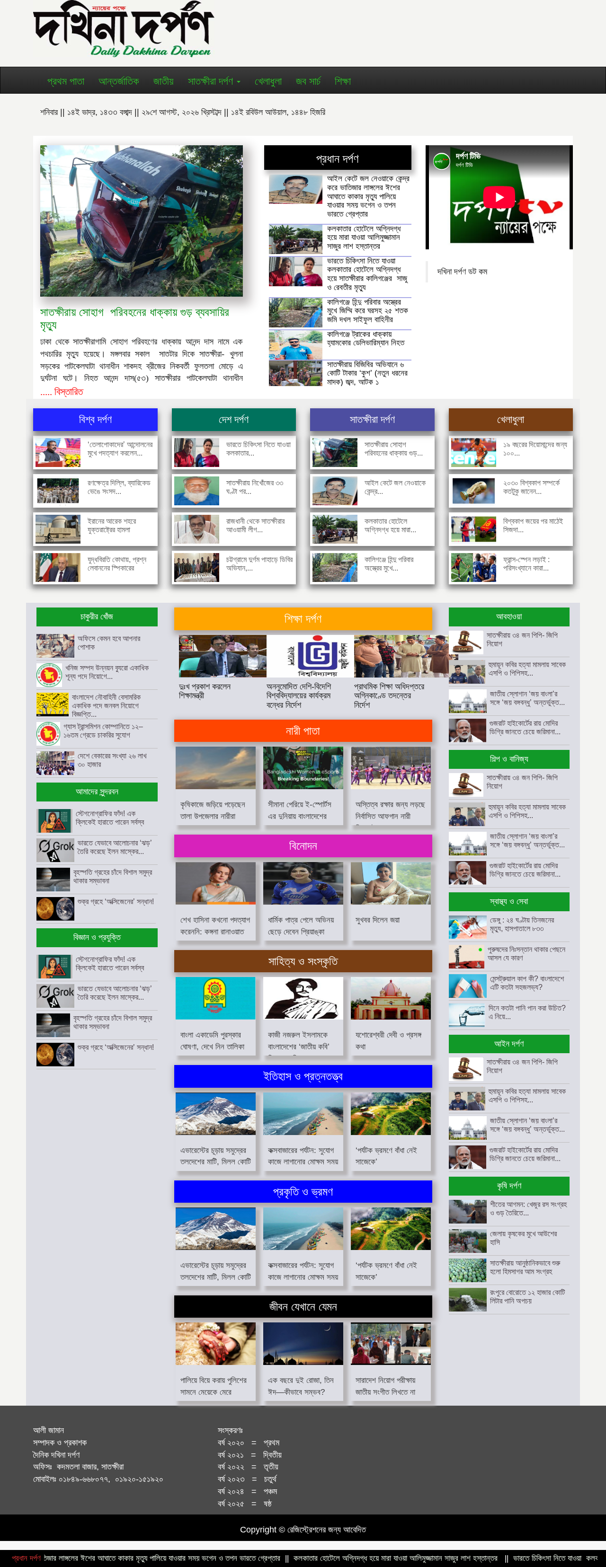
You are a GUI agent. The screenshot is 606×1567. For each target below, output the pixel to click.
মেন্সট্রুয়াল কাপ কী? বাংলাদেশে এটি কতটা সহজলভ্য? (527, 983)
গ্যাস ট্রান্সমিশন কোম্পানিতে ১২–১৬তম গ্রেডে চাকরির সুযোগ (103, 730)
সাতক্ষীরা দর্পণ (212, 81)
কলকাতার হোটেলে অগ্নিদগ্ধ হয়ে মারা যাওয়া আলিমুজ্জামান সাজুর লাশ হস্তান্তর (364, 237)
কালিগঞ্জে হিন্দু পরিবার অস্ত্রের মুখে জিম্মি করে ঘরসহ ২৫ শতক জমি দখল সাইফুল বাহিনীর (367, 311)
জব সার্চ (308, 81)
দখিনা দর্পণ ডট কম (462, 271)
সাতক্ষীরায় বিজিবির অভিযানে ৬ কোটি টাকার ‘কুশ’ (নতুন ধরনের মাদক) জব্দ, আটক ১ (367, 373)
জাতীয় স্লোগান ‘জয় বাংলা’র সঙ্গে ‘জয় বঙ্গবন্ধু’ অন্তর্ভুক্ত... (527, 698)
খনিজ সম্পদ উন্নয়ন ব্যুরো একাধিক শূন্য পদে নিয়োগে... (107, 672)
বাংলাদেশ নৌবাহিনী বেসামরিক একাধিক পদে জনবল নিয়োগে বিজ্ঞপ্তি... (106, 705)
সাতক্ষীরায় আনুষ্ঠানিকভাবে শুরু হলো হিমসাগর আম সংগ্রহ (525, 1267)
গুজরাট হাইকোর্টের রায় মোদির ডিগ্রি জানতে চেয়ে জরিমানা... (525, 727)
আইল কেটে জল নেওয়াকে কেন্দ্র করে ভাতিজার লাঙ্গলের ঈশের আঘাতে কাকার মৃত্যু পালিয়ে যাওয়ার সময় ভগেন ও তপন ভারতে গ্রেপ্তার (368, 196)
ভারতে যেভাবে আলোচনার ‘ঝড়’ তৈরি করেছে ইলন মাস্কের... (115, 847)
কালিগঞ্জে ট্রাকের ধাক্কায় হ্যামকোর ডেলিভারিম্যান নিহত (365, 339)
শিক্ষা (343, 81)
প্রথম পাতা (65, 81)
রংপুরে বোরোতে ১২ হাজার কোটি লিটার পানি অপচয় (527, 1296)
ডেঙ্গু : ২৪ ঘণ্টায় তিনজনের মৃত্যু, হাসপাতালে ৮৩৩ (522, 924)
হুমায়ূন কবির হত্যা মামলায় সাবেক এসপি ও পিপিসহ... (527, 668)
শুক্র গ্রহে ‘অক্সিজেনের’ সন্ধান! (116, 902)
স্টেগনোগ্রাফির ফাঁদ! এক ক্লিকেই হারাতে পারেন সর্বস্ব (110, 818)
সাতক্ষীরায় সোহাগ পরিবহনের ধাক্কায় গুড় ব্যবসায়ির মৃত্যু (134, 318)
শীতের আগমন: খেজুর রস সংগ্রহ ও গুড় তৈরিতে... (528, 1208)
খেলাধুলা (268, 81)
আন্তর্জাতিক (118, 81)
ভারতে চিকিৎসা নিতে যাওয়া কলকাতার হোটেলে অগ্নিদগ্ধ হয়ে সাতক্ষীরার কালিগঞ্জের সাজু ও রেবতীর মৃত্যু (367, 274)
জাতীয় (163, 81)
